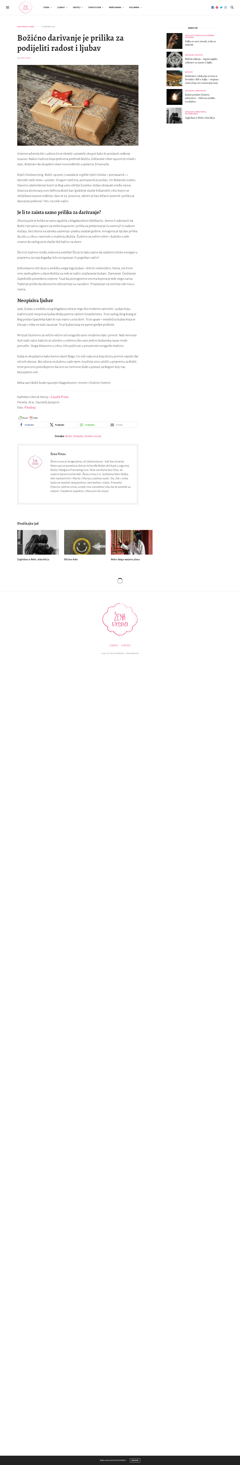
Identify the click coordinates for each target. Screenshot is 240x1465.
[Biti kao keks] (85, 542)
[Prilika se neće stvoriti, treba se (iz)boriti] (176, 41)
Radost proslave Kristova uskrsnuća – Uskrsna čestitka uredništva (200, 98)
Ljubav (61, 7)
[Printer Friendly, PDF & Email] (28, 418)
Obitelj (76, 7)
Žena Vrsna (26, 58)
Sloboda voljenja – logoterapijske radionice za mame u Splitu (201, 60)
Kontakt (126, 645)
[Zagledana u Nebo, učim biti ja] (38, 542)
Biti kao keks (71, 559)
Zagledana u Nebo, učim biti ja (33, 559)
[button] (32, 425)
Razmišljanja (191, 114)
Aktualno (189, 55)
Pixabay (30, 407)
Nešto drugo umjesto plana (125, 559)
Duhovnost (22, 27)
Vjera (46, 7)
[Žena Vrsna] (25, 7)
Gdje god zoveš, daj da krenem (199, 35)
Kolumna (134, 7)
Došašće (78, 436)
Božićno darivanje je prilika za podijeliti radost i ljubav (70, 43)
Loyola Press (60, 397)
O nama (113, 645)
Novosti (199, 55)
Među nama (115, 7)
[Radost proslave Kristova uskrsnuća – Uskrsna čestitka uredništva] (176, 97)
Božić (68, 436)
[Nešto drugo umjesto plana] (132, 542)
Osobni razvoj (92, 436)
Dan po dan (94, 7)
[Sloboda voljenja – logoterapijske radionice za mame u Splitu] (176, 60)
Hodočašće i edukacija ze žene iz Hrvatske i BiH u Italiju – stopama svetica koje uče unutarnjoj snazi (202, 79)
